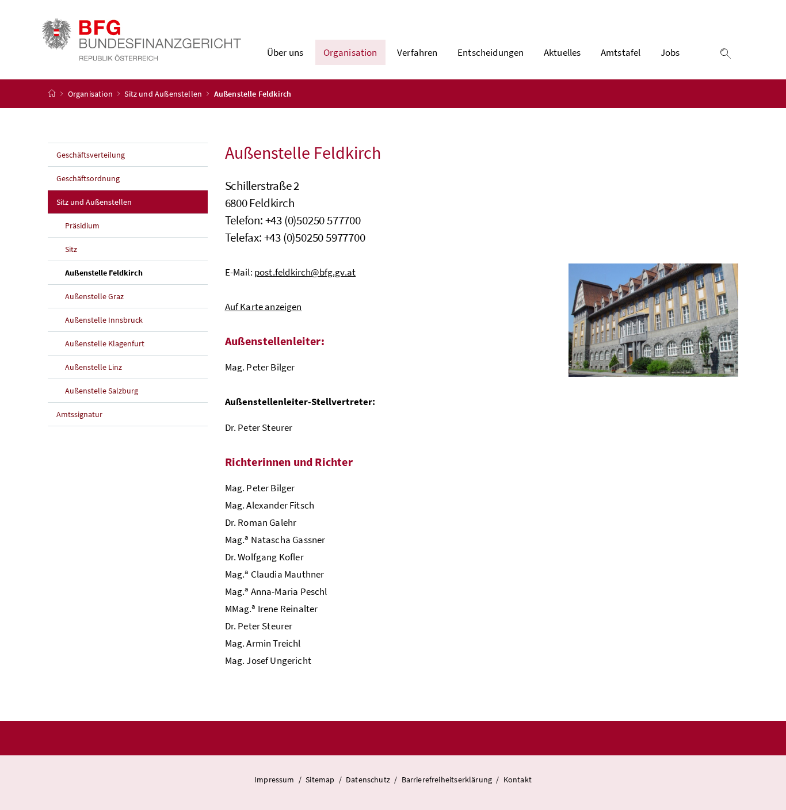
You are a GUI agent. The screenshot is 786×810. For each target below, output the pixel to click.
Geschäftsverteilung (90, 155)
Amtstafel (621, 52)
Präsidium (82, 225)
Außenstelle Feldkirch (130, 272)
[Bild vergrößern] (653, 319)
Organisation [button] (350, 52)
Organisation (91, 94)
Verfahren (417, 52)
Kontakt (517, 779)
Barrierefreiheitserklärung (447, 779)
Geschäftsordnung (88, 178)
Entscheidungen (490, 52)
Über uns (285, 52)
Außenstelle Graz (94, 296)
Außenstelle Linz (93, 367)
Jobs (670, 52)
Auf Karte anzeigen (263, 306)
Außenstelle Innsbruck (104, 320)
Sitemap (320, 779)
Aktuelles (562, 52)
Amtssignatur (79, 414)
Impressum (274, 779)
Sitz (71, 249)
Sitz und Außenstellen (164, 94)
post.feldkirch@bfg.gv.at (305, 272)
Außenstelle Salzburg (101, 390)
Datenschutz (368, 779)
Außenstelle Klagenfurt (104, 343)
